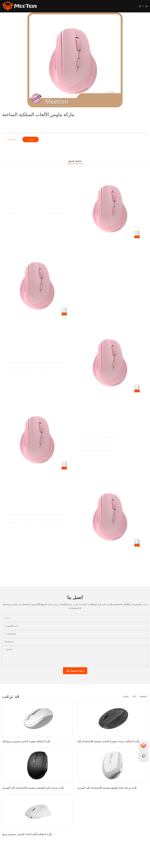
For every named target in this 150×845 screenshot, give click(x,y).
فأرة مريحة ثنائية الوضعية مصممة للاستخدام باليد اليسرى (33, 787)
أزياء (134, 696)
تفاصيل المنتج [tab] (75, 161)
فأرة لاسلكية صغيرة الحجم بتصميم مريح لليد (26, 741)
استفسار (30, 139)
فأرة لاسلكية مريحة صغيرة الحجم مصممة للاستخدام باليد (108, 741)
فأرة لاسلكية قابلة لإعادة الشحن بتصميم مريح (27, 834)
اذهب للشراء (11, 139)
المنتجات (142, 696)
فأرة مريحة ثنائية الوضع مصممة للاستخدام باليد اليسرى (107, 787)
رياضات (126, 696)
